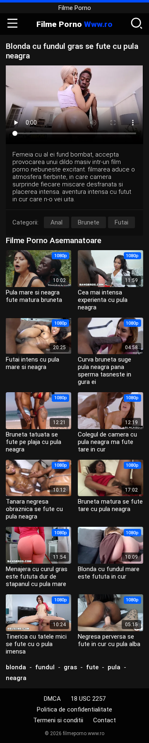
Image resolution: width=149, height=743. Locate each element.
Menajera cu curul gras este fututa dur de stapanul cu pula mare (36, 576)
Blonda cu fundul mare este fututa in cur (108, 572)
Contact (104, 720)
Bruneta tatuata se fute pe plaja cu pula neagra (33, 442)
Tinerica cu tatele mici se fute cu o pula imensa (36, 644)
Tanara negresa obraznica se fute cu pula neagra (34, 509)
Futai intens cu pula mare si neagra (32, 363)
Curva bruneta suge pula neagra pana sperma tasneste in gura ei (104, 371)
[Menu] (12, 24)
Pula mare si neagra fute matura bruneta (34, 296)
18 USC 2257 (88, 698)
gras (70, 667)
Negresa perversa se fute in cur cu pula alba (109, 640)
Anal (56, 222)
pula (114, 667)
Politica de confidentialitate (74, 709)
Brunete (88, 222)
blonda (16, 667)
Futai (121, 222)
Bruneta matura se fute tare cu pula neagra (110, 505)
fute (92, 667)
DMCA (52, 698)
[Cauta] (136, 24)
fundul (45, 667)
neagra (16, 678)
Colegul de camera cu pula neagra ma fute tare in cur (107, 442)
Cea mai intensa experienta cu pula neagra (102, 300)
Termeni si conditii (58, 720)
